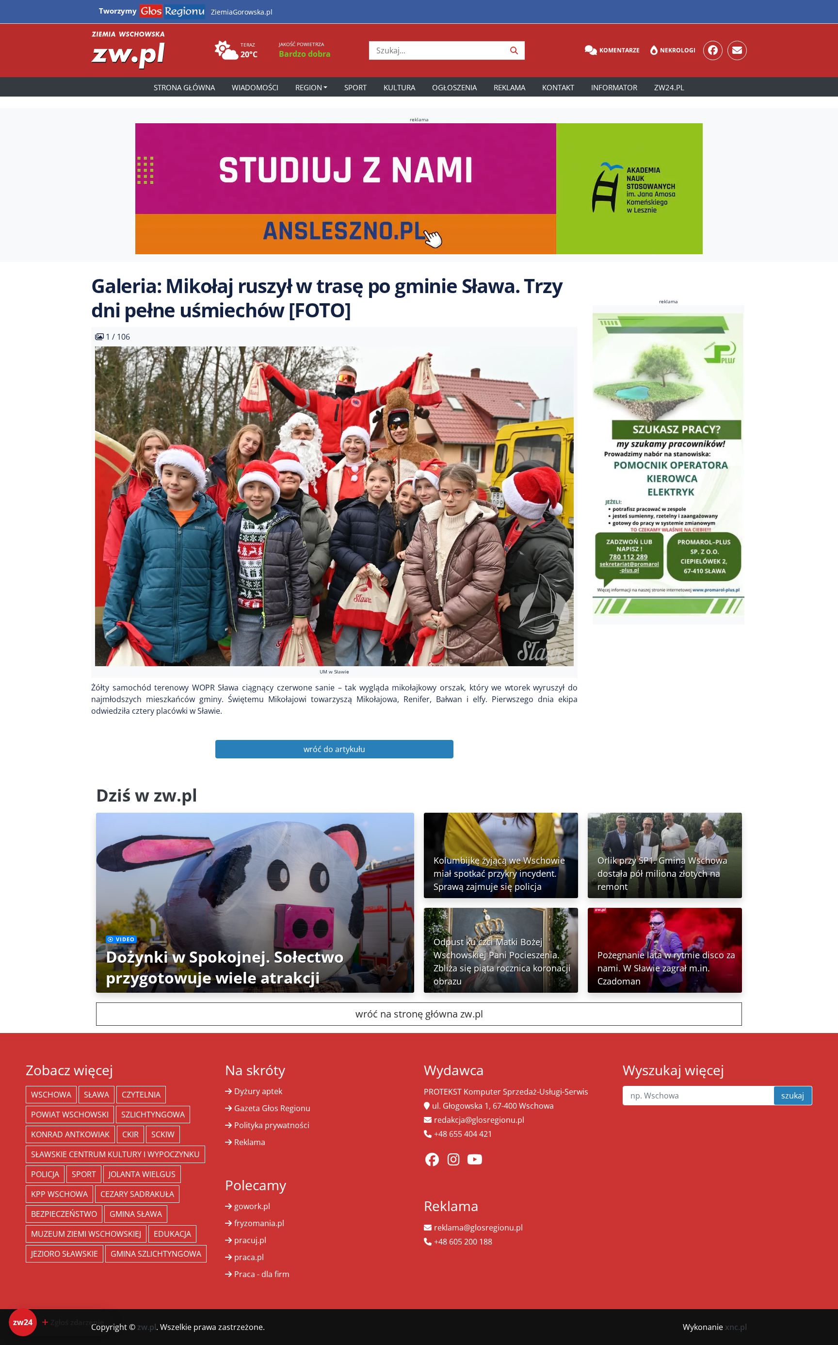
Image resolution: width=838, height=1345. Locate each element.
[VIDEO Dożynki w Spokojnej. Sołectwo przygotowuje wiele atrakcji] (255, 902)
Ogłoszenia (454, 87)
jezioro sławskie (64, 1253)
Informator (614, 87)
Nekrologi (677, 50)
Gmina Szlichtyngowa (156, 1253)
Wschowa (51, 1094)
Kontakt (558, 87)
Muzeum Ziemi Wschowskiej (86, 1234)
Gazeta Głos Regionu (272, 1108)
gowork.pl (252, 1206)
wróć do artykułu (334, 749)
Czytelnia (141, 1094)
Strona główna (184, 87)
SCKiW (163, 1134)
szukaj (792, 1095)
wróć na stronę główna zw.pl (419, 1013)
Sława (96, 1094)
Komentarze (619, 50)
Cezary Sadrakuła (137, 1194)
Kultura (399, 87)
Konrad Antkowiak (70, 1134)
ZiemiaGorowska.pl (242, 11)
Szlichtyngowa (153, 1114)
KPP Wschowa (59, 1194)
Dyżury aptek (258, 1091)
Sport (355, 87)
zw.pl (146, 1327)
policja (45, 1174)
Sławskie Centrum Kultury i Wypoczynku (115, 1154)
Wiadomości (255, 87)
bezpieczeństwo (64, 1214)
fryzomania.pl (259, 1223)
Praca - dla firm (262, 1274)
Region (308, 87)
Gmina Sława (136, 1214)
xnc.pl (736, 1327)
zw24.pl (669, 87)
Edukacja (172, 1234)
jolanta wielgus (142, 1174)
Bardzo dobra (305, 54)
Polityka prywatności (271, 1125)
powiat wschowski (70, 1114)
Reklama (509, 87)
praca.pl (249, 1257)
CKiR (130, 1134)
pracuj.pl (250, 1240)
